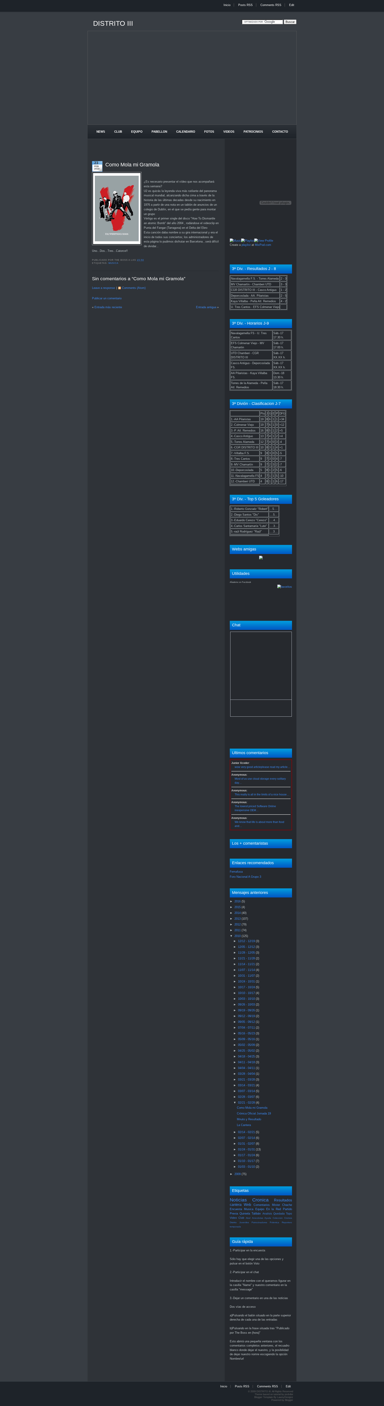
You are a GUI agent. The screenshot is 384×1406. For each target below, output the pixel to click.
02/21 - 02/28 (247, 1102)
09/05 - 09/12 (247, 1021)
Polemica (274, 1222)
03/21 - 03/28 (247, 1079)
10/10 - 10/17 (247, 993)
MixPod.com (263, 244)
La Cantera (244, 1125)
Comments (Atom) (134, 288)
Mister (276, 1205)
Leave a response (103, 288)
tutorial (277, 1394)
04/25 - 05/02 (247, 1050)
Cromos (288, 1218)
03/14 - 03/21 (247, 1085)
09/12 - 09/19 (247, 1016)
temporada (235, 1226)
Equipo (136, 131)
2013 (238, 918)
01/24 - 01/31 (247, 1149)
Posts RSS (245, 5)
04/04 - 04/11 (247, 1068)
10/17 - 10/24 (247, 987)
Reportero (287, 1222)
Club (118, 131)
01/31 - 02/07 (247, 1143)
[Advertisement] (168, 14)
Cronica (260, 1199)
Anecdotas (257, 1218)
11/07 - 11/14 (247, 970)
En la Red (273, 1209)
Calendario (185, 131)
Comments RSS (270, 5)
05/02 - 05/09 (247, 1045)
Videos (228, 131)
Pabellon (159, 131)
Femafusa (236, 871)
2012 (238, 924)
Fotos (209, 131)
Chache (287, 1205)
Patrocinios (253, 131)
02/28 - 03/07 (247, 1096)
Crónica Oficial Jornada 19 (254, 1113)
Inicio (227, 5)
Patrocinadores (259, 1222)
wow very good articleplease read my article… (262, 767)
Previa (234, 1213)
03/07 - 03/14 (247, 1091)
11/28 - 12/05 (247, 952)
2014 (238, 913)
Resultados (283, 1200)
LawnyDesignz (285, 1397)
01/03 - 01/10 (247, 1166)
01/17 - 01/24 (247, 1155)
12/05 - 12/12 (247, 947)
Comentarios (262, 1205)
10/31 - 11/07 (247, 975)
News (100, 131)
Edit (291, 5)
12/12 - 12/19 (247, 941)
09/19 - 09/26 (247, 1010)
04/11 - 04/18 (247, 1062)
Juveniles (244, 1222)
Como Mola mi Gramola (132, 165)
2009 (238, 1174)
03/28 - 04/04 (247, 1073)
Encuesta (236, 1209)
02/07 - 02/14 (247, 1138)
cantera (236, 1205)
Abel (248, 1218)
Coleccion (278, 1218)
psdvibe (289, 1394)
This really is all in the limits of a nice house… (262, 794)
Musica (113, 263)
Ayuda (267, 1218)
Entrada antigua (206, 307)
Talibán (256, 1213)
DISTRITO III (113, 23)
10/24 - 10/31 (247, 981)
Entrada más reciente (108, 307)
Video (233, 1217)
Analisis (267, 1213)
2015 (238, 907)
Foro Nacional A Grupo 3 (245, 876)
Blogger (289, 1400)
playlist (246, 244)
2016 (238, 901)
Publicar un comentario (107, 298)
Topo (289, 1213)
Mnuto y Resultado (249, 1119)
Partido (287, 1209)
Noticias (238, 1199)
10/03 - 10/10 (247, 998)
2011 (238, 930)
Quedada (279, 1213)
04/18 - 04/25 (247, 1056)
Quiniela (245, 1213)
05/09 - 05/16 (247, 1039)
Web (247, 1205)
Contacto (280, 131)
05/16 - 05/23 (247, 1033)
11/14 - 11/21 (247, 964)
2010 (238, 936)
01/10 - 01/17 (247, 1161)
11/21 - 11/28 (247, 958)
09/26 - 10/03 (247, 1004)
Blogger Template (263, 1397)
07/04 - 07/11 (247, 1027)
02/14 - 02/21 (247, 1132)
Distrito (233, 1222)
